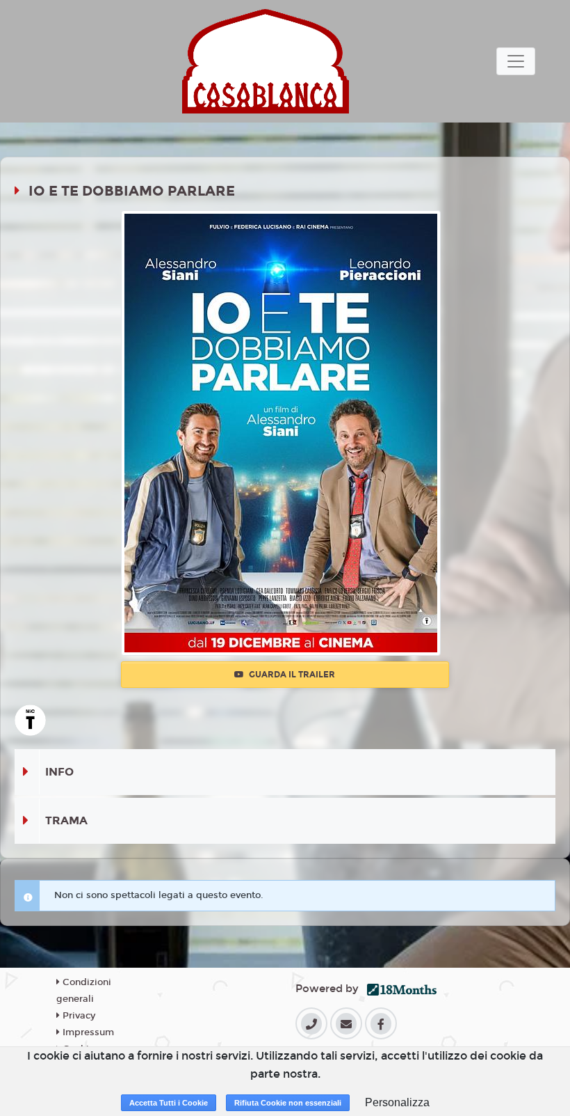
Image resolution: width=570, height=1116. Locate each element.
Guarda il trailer (291, 674)
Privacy (77, 1015)
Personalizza (397, 1102)
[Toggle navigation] (515, 61)
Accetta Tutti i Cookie (168, 1103)
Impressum (87, 1032)
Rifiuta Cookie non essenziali (287, 1103)
